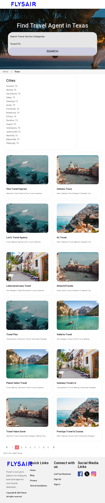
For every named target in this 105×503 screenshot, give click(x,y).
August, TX (11, 124)
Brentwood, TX (13, 113)
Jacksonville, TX (13, 132)
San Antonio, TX (13, 94)
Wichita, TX (11, 90)
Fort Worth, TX (12, 109)
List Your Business (62, 474)
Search (52, 51)
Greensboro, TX (13, 128)
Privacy (33, 480)
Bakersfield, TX (13, 139)
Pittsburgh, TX (12, 143)
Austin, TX (10, 105)
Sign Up (57, 479)
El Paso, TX (11, 116)
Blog (32, 475)
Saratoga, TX (12, 101)
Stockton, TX (12, 120)
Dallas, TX (10, 97)
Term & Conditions (38, 486)
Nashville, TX (12, 135)
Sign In (57, 484)
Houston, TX (12, 86)
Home (5, 72)
